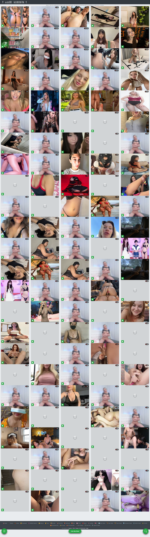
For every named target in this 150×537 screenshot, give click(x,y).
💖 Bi (96, 523)
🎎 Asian (5, 523)
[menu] (4, 531)
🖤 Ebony (11, 523)
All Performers (82, 528)
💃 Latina (17, 523)
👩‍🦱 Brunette (60, 523)
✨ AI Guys (62, 525)
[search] (145, 531)
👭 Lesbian (90, 523)
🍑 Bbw (73, 523)
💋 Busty (84, 523)
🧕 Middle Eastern (32, 523)
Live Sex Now (75, 531)
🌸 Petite (78, 523)
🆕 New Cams (102, 523)
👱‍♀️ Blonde (52, 523)
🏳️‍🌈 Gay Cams (110, 523)
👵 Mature (41, 523)
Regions (70, 528)
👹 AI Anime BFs (70, 525)
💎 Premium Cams (127, 523)
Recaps (77, 528)
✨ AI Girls (144, 523)
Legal (87, 528)
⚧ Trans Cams (118, 523)
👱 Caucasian (23, 523)
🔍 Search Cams (96, 525)
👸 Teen (47, 523)
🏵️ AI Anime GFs (54, 525)
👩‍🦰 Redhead (67, 523)
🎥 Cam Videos (79, 525)
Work (74, 528)
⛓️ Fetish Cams (137, 523)
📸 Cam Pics (88, 525)
